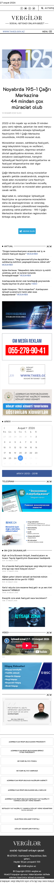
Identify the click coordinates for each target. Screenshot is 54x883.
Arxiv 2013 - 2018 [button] (27, 473)
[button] (47, 31)
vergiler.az (36, 871)
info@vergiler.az (28, 866)
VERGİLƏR (27, 17)
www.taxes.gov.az (14, 31)
